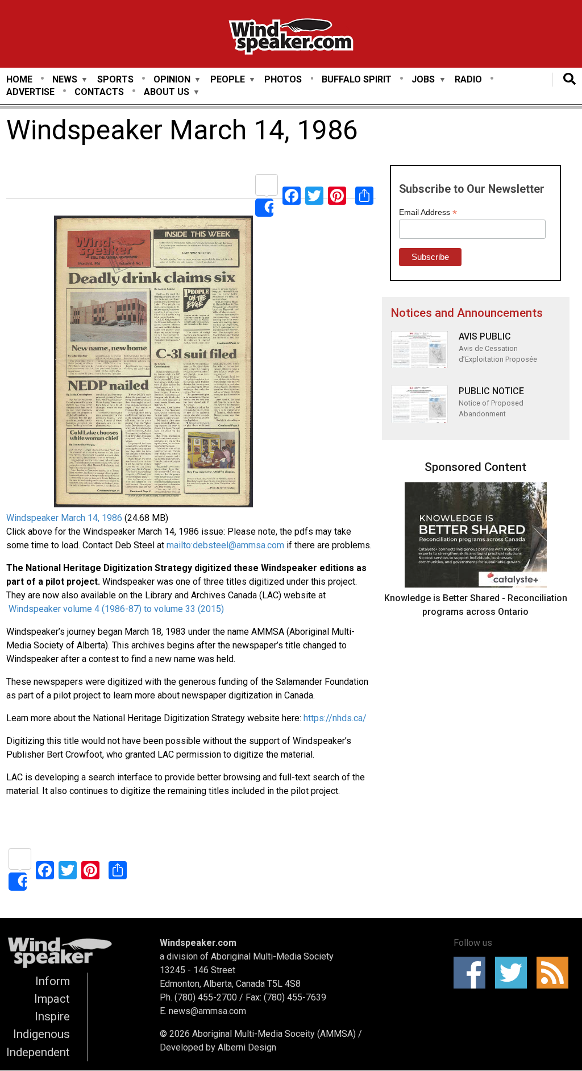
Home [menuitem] (19, 79)
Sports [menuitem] (115, 79)
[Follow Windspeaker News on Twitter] (514, 972)
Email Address (428, 212)
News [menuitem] (64, 80)
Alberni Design (247, 1047)
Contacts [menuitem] (99, 91)
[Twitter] (314, 195)
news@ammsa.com (207, 1011)
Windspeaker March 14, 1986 (64, 517)
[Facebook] (291, 195)
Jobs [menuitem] (423, 80)
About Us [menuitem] (166, 92)
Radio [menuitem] (468, 79)
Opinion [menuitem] (171, 80)
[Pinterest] (337, 195)
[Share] (266, 195)
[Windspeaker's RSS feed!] (556, 972)
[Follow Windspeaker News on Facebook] (473, 972)
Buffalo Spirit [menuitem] (357, 79)
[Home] (291, 38)
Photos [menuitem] (283, 79)
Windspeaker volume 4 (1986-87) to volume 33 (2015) (115, 608)
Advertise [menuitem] (30, 91)
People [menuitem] (227, 80)
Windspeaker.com (198, 942)
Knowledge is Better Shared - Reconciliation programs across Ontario (475, 605)
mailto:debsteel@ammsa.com (225, 545)
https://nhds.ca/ (335, 718)
